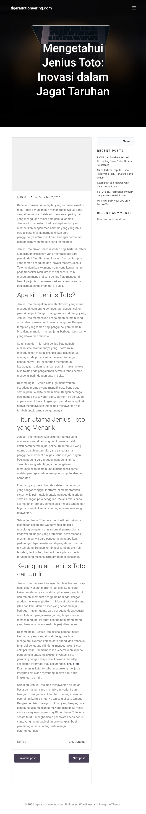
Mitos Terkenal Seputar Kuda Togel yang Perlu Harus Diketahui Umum (115, 174)
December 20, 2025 (49, 197)
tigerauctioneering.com (31, 8)
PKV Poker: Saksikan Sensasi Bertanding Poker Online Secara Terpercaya (114, 161)
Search (127, 141)
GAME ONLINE (77, 741)
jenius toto (73, 664)
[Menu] (134, 8)
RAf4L (23, 197)
